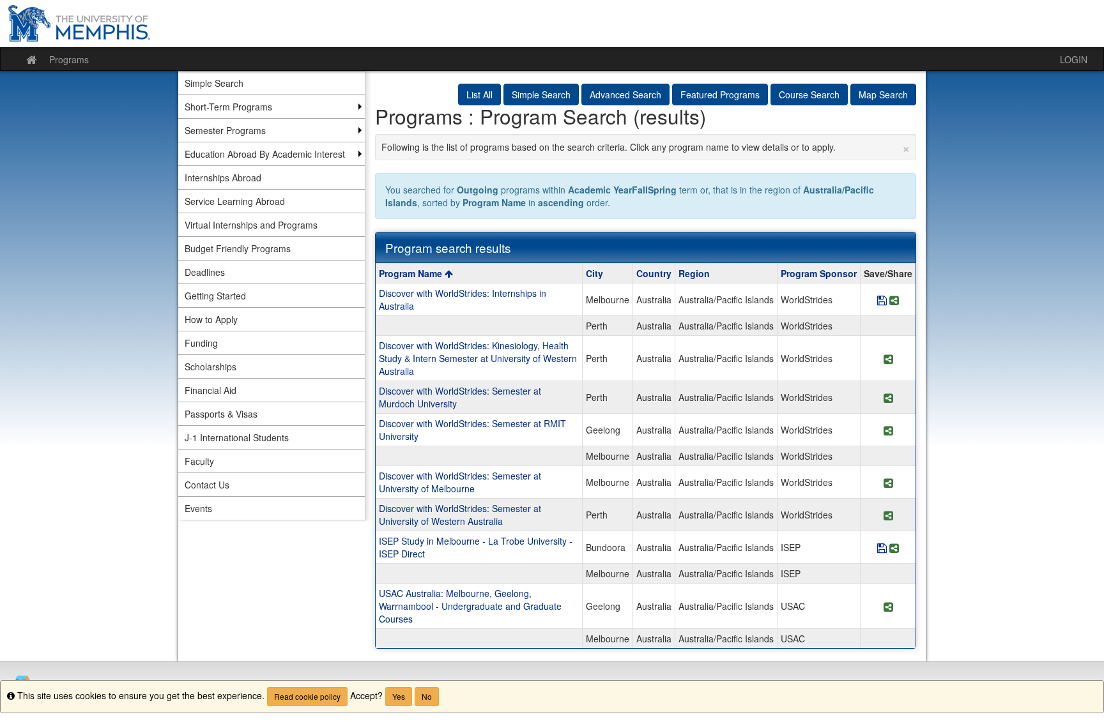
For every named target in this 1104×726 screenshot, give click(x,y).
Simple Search (541, 94)
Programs (69, 59)
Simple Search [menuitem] (214, 83)
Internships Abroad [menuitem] (223, 177)
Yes (398, 696)
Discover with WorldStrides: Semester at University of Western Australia (460, 514)
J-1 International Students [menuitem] (237, 437)
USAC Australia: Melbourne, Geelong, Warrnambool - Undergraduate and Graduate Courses (470, 606)
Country (653, 273)
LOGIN (1073, 59)
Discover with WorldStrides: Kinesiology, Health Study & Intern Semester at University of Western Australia (478, 358)
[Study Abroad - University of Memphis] (552, 23)
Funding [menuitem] (201, 343)
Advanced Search (625, 94)
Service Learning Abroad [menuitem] (235, 201)
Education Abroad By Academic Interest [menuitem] (265, 153)
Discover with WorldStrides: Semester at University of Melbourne (460, 482)
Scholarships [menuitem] (210, 366)
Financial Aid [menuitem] (210, 390)
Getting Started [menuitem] (215, 295)
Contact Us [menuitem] (207, 484)
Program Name (412, 273)
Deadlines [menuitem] (205, 272)
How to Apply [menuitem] (211, 319)
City (594, 273)
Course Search (809, 94)
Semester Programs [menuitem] (225, 130)
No (427, 696)
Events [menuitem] (198, 508)
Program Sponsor (819, 273)
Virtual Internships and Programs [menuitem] (251, 224)
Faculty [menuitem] (199, 461)
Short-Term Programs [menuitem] (228, 106)
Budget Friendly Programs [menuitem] (238, 248)
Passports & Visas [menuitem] (221, 413)
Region (694, 273)
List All (479, 94)
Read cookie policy (307, 696)
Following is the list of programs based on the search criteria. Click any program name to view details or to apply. (645, 146)
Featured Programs (720, 94)
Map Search (883, 94)
